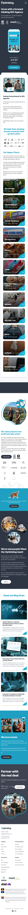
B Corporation (18, 860)
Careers (2, 851)
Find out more (6, 457)
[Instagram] (15, 911)
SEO (2, 860)
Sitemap (21, 908)
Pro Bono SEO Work (19, 865)
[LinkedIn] (12, 911)
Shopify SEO (4, 869)
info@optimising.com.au (6, 834)
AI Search (17, 844)
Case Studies (4, 847)
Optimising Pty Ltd (9, 908)
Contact (2, 854)
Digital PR (3, 872)
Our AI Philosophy (19, 854)
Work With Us (20, 787)
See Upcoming (6, 757)
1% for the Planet (19, 862)
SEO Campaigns (4, 862)
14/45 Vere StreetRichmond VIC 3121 (5, 837)
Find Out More (14, 67)
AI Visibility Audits (19, 847)
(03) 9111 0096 (4, 832)
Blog (2, 849)
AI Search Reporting (19, 851)
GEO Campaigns (18, 849)
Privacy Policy (16, 908)
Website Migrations (5, 867)
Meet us (6, 582)
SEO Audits (3, 865)
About (2, 844)
